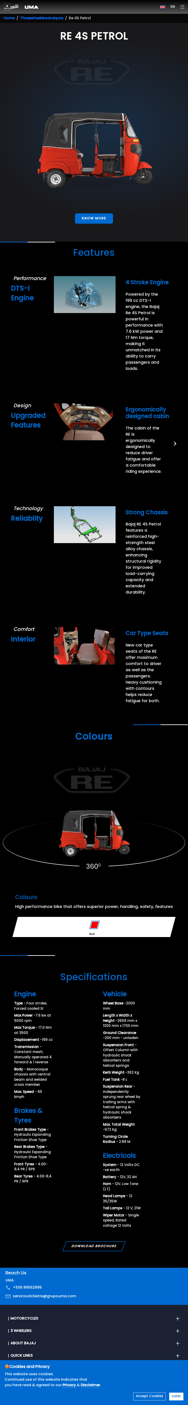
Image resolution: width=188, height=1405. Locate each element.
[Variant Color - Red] (94, 925)
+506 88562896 (27, 1288)
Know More (94, 218)
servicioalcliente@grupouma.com (44, 1296)
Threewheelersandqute (41, 18)
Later (176, 1396)
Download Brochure (94, 1246)
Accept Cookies (149, 1396)
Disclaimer (90, 1385)
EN (173, 7)
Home (9, 18)
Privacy (70, 1385)
